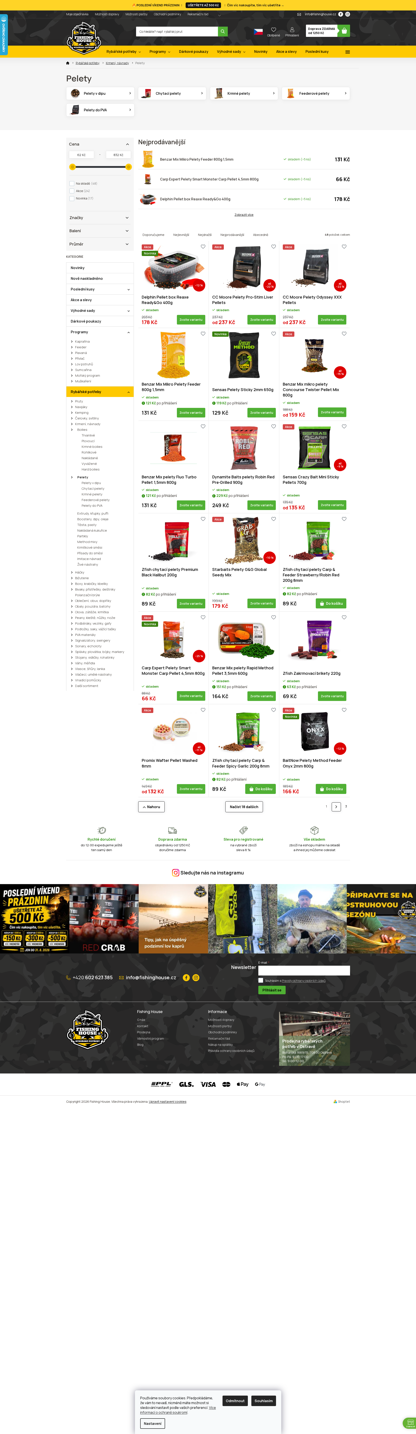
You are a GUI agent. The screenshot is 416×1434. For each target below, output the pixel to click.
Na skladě (86, 183)
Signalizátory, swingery (92, 640)
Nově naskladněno (87, 278)
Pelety (82, 477)
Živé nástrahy (87, 564)
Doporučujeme (153, 235)
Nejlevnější (181, 235)
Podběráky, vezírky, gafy (93, 623)
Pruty (79, 401)
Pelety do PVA (92, 505)
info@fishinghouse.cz (151, 977)
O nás (141, 1020)
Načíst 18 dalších (244, 806)
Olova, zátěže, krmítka (92, 612)
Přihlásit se (271, 990)
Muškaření (83, 381)
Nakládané (90, 458)
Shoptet (344, 1101)
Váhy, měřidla (85, 663)
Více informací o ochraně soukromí (178, 1410)
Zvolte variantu (191, 320)
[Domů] (67, 63)
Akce (82, 191)
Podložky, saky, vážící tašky (95, 629)
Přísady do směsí (90, 553)
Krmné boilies (92, 446)
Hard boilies (91, 469)
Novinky (78, 267)
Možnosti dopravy (107, 14)
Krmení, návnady (87, 424)
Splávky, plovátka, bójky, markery (99, 651)
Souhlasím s (295, 980)
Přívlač (80, 358)
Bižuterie (82, 578)
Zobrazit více (244, 215)
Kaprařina (82, 341)
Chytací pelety (93, 488)
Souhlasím (264, 1400)
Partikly (82, 536)
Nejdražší (205, 235)
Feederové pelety (96, 500)
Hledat (223, 31)
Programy (79, 332)
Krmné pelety (92, 494)
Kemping (81, 412)
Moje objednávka (77, 14)
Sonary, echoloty (88, 646)
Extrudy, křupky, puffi (92, 513)
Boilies (82, 429)
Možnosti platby (136, 14)
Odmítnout (235, 1400)
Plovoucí (88, 441)
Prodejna (143, 1032)
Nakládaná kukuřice (92, 530)
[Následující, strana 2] (336, 806)
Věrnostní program (150, 1038)
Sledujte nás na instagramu (212, 872)
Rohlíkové (89, 452)
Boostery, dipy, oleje (93, 519)
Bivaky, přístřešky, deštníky (95, 589)
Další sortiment (86, 686)
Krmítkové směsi (89, 547)
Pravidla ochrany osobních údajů (231, 1051)
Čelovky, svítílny (87, 418)
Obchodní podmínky (167, 14)
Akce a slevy (81, 299)
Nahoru (153, 806)
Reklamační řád (198, 14)
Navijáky (81, 407)
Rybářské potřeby (86, 391)
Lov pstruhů (84, 364)
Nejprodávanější (232, 235)
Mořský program (87, 375)
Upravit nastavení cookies (167, 1101)
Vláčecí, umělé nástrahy (93, 674)
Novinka (84, 198)
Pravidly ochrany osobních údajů (304, 980)
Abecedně (260, 235)
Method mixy (87, 541)
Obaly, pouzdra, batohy (92, 606)
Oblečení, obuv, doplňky (93, 600)
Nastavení (152, 1423)
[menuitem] (123, 52)
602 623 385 (93, 977)
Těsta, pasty (87, 524)
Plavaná (81, 352)
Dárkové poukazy (86, 321)
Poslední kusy (83, 289)
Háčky (79, 572)
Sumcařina (83, 370)
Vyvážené (89, 463)
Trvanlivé (88, 435)
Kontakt (142, 1026)
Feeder (80, 347)
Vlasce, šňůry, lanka (90, 668)
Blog (140, 1044)
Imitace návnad (89, 558)
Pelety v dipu (91, 483)
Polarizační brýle (87, 595)
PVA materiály (85, 634)
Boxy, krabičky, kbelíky (91, 583)
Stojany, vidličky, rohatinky (94, 657)
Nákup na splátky (220, 1044)
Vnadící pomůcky (88, 680)
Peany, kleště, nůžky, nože (95, 617)
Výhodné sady (83, 310)
